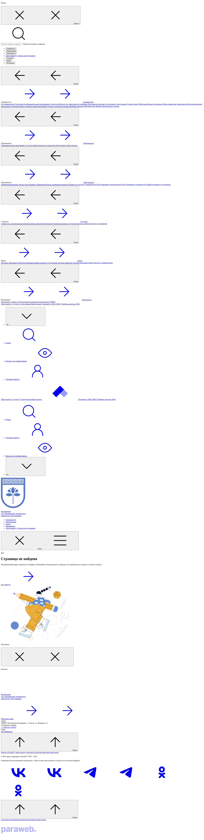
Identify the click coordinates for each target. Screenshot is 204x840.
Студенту (10, 58)
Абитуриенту (11, 53)
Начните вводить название (34, 44)
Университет (11, 48)
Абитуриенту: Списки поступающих (20, 56)
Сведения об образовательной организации (18, 820)
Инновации (10, 63)
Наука (9, 60)
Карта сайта (41, 820)
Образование (11, 51)
